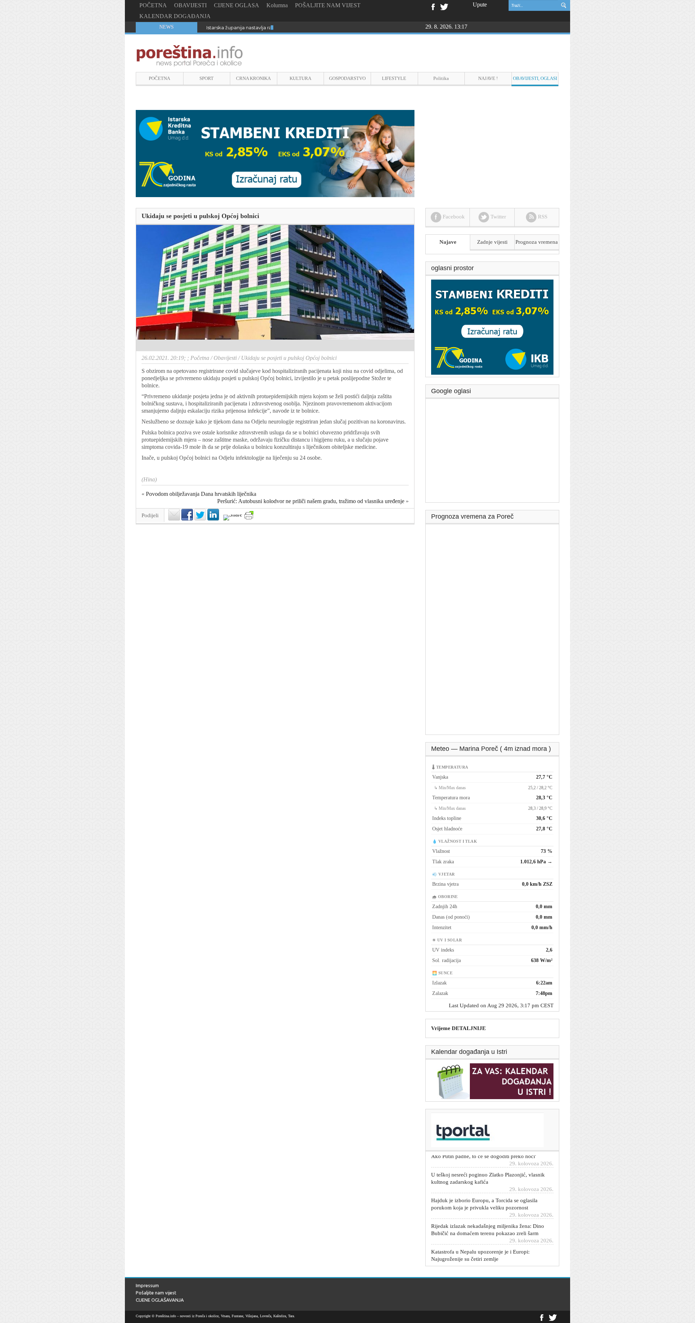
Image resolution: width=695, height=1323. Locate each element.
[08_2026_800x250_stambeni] (275, 153)
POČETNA (153, 5)
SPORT (206, 78)
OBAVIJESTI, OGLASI (535, 78)
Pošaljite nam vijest (156, 1292)
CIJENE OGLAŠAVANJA (160, 1299)
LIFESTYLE (394, 78)
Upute (480, 4)
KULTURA (300, 78)
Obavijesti (225, 358)
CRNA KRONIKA (253, 78)
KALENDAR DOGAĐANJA (175, 16)
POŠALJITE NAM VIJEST (328, 5)
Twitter (444, 6)
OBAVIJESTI (190, 5)
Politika (441, 78)
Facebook (433, 6)
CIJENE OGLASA (236, 5)
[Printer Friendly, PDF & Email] (248, 515)
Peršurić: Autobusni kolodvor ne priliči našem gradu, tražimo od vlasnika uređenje (310, 501)
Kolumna (277, 5)
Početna (199, 358)
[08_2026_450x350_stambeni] (492, 326)
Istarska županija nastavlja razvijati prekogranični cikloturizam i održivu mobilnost (299, 27)
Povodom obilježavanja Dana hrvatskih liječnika (201, 494)
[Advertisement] (492, 453)
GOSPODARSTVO (347, 78)
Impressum (147, 1285)
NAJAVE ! (488, 78)
